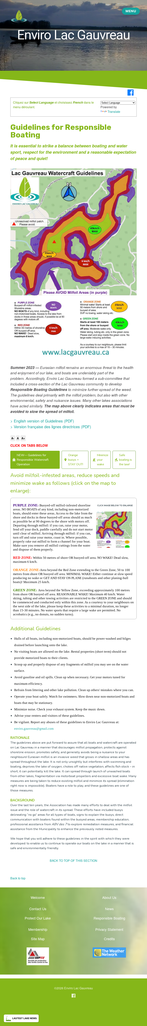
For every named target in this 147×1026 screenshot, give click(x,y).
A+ (23, 438)
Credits (109, 938)
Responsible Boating (109, 918)
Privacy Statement (109, 929)
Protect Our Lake (38, 918)
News (109, 908)
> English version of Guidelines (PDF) (42, 421)
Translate (114, 111)
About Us (109, 897)
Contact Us (37, 908)
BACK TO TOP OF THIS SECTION (73, 860)
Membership (37, 929)
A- (12, 438)
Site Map (38, 938)
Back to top (17, 878)
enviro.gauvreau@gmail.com (34, 728)
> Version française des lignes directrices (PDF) (50, 426)
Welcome (38, 897)
